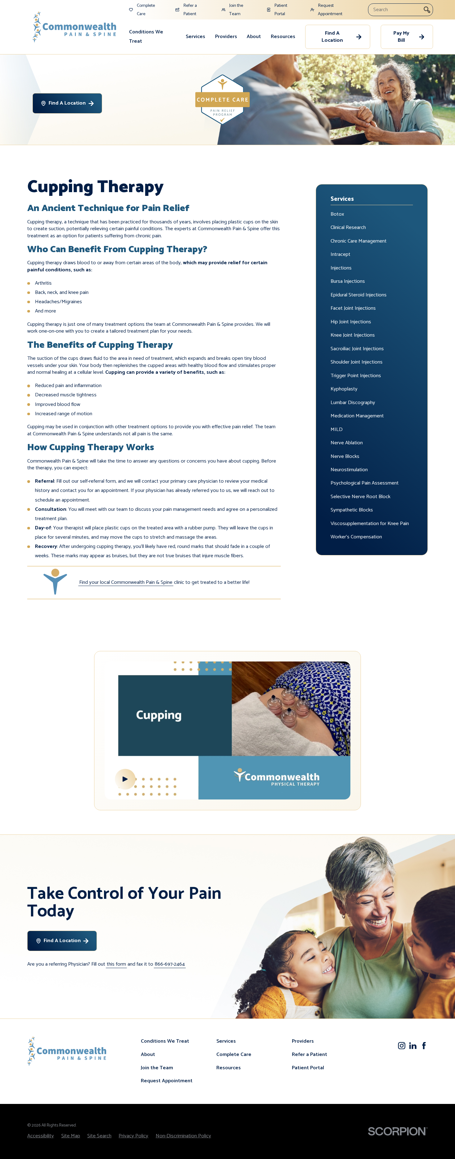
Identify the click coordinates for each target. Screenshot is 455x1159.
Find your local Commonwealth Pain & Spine (125, 582)
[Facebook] (423, 1045)
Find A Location (332, 37)
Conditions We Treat (146, 36)
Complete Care (233, 1054)
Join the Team (157, 1068)
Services (195, 36)
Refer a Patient (309, 1054)
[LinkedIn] (412, 1045)
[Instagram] (401, 1045)
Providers (226, 36)
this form (116, 964)
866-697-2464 (170, 964)
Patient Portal (308, 1068)
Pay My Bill (401, 37)
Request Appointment (167, 1081)
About (254, 36)
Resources (283, 36)
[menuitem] (152, 36)
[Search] (427, 9)
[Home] (74, 27)
